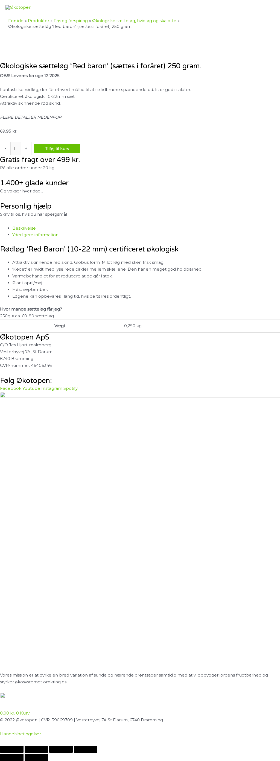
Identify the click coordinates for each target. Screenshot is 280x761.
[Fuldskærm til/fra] (36, 749)
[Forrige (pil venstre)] (12, 757)
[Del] (61, 749)
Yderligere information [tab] (35, 234)
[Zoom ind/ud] (12, 749)
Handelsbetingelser (20, 733)
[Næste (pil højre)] (36, 757)
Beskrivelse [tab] (24, 228)
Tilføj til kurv (57, 148)
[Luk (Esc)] (85, 749)
